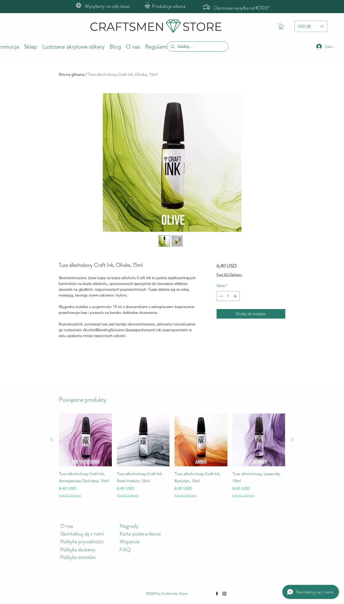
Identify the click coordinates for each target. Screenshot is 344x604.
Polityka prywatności (82, 541)
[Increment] (235, 296)
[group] (172, 455)
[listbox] (310, 26)
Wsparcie (130, 541)
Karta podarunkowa (140, 534)
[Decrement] (220, 296)
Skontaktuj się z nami (82, 534)
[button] (281, 26)
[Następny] (292, 440)
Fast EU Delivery (229, 274)
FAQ (125, 549)
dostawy (86, 549)
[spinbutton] (228, 296)
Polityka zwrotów (78, 557)
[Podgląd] (85, 439)
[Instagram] (224, 593)
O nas (66, 526)
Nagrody (129, 526)
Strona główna (71, 74)
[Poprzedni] (52, 440)
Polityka (69, 549)
